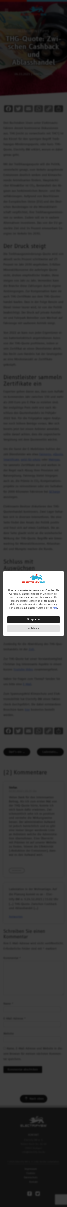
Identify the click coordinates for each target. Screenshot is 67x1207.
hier (55, 608)
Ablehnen (33, 628)
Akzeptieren (33, 619)
